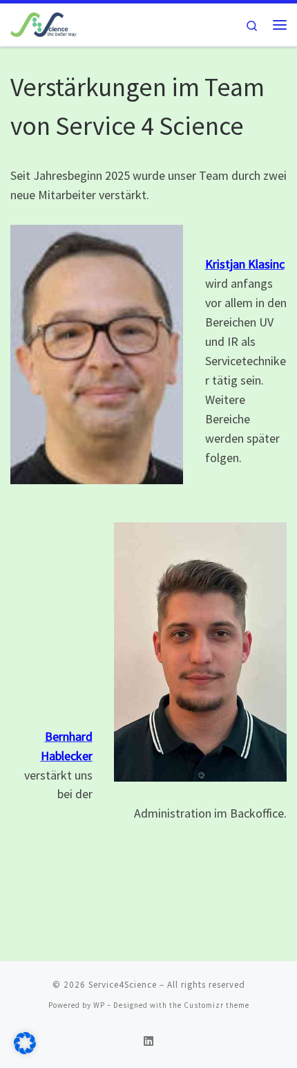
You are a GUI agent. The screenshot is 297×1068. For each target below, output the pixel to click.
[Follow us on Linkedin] (148, 1041)
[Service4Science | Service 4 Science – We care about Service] (54, 23)
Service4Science (122, 985)
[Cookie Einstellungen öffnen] (25, 1050)
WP (99, 1005)
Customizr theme (216, 1005)
